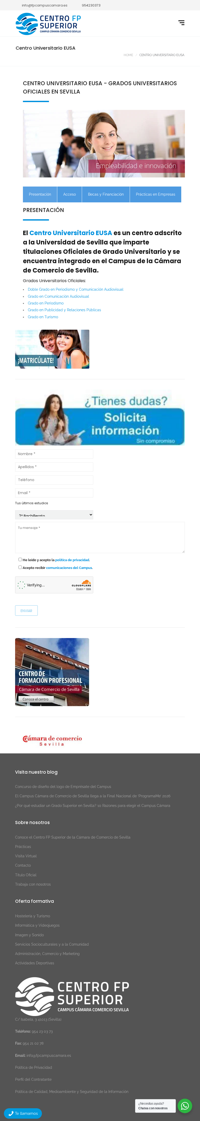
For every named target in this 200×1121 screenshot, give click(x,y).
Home (128, 55)
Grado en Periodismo (46, 303)
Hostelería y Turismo (32, 916)
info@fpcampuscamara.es (49, 1055)
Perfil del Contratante (33, 1079)
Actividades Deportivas (34, 963)
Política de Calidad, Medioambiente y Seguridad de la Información (71, 1092)
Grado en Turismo (43, 317)
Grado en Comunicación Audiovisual (58, 296)
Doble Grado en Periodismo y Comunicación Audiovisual (75, 289)
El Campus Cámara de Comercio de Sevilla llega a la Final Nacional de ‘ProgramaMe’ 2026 (92, 796)
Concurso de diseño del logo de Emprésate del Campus (63, 787)
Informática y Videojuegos (37, 925)
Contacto (23, 865)
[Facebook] (141, 5)
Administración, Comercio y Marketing (47, 954)
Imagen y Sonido (29, 935)
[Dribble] (173, 5)
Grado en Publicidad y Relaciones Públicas (64, 310)
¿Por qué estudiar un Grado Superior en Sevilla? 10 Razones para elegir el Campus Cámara (92, 806)
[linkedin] (157, 5)
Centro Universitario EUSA (70, 233)
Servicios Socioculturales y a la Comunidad (52, 944)
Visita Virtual (26, 856)
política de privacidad (72, 560)
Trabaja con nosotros (33, 884)
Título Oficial (25, 875)
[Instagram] (165, 5)
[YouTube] (180, 5)
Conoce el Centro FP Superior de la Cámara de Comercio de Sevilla (72, 837)
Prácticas (23, 847)
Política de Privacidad (33, 1067)
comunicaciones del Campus (69, 568)
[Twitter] (149, 5)
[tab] (40, 194)
